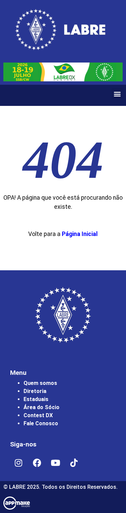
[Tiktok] (74, 462)
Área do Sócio (41, 407)
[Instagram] (18, 462)
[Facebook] (37, 462)
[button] (117, 93)
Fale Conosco (41, 423)
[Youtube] (55, 462)
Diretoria (35, 391)
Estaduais (36, 399)
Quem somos (40, 383)
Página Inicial (80, 234)
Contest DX (38, 415)
